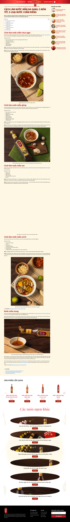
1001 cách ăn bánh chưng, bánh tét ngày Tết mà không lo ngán (35, 440)
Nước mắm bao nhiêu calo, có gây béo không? (60, 10)
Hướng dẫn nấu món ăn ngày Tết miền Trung (35, 468)
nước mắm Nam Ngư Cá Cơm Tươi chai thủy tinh (41, 313)
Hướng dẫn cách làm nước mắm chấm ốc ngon (17, 308)
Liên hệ (31, 516)
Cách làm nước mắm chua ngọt (10, 20)
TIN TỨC (39, 1)
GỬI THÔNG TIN (59, 516)
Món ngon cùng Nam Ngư (34, 515)
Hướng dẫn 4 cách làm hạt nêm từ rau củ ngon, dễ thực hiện (61, 26)
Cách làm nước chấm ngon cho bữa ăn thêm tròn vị (14, 370)
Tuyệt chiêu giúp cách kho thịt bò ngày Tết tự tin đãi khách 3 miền (35, 454)
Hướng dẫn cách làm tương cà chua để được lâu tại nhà (61, 48)
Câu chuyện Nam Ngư (34, 512)
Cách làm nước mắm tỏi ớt (10, 373)
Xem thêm (11, 401)
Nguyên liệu (8, 24)
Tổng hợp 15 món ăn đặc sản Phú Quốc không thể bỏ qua (61, 37)
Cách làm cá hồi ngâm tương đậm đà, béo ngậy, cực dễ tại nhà (60, 21)
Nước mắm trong (8, 29)
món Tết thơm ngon (25, 362)
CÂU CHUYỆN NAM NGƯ (21, 1)
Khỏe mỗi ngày (43, 516)
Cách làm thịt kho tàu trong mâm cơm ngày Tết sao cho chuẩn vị (35, 496)
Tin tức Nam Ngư (44, 513)
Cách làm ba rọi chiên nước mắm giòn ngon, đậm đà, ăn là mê (61, 15)
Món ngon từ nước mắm (12, 6)
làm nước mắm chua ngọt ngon (44, 34)
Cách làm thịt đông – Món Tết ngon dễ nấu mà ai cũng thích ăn (35, 426)
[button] (64, 393)
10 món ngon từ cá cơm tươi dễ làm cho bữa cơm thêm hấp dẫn (61, 31)
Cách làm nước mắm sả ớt (9, 27)
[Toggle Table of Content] (48, 19)
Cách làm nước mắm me (9, 25)
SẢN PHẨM (30, 1)
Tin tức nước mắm (44, 512)
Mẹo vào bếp (43, 515)
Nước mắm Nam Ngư (34, 513)
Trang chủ (5, 6)
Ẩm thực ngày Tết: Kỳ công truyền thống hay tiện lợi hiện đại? (35, 482)
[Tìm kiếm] (54, 2)
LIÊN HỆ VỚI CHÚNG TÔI (48, 1)
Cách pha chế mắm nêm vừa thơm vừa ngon (13, 372)
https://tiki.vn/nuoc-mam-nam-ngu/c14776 (18, 364)
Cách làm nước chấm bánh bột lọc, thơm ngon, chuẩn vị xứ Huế (60, 42)
